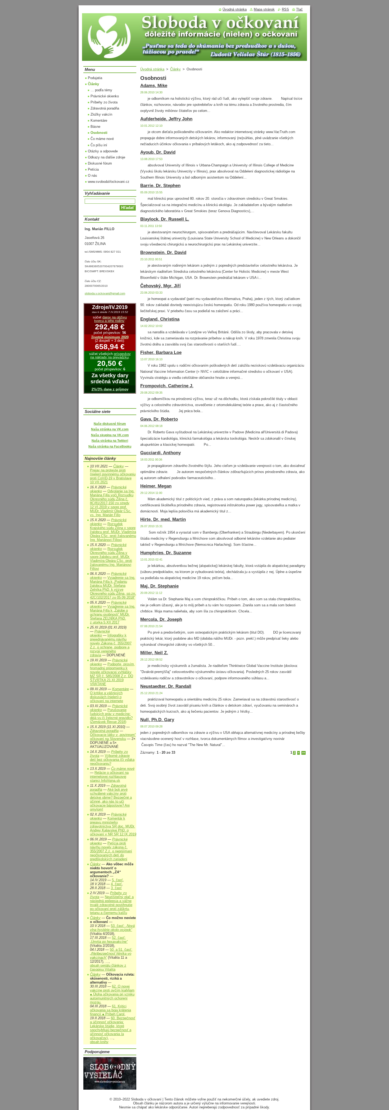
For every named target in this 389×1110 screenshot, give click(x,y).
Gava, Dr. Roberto (159, 419)
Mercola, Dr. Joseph (161, 619)
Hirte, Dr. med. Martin (163, 519)
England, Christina (159, 319)
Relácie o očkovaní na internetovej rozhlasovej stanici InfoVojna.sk (109, 777)
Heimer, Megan (155, 486)
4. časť (116, 884)
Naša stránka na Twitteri (110, 441)
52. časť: (109, 940)
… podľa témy (101, 90)
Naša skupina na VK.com (110, 435)
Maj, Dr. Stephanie (159, 586)
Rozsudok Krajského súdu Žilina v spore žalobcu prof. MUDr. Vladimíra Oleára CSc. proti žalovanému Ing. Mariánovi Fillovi (113, 532)
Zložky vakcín (101, 114)
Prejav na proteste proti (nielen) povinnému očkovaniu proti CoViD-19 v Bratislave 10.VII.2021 (112, 476)
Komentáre (99, 120)
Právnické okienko (105, 96)
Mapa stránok (264, 9)
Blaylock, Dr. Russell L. (164, 219)
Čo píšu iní (99, 145)
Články (175, 69)
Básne (95, 127)
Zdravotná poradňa (105, 108)
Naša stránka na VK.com (110, 429)
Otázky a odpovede (103, 151)
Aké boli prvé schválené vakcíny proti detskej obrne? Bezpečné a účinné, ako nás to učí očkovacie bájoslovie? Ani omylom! (111, 799)
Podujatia (95, 78)
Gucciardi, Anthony (160, 452)
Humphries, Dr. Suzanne (165, 552)
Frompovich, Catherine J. (166, 385)
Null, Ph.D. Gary (157, 719)
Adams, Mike (153, 85)
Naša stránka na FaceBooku (109, 446)
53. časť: (112, 928)
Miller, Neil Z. (154, 652)
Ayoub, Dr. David (157, 152)
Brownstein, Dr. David (163, 252)
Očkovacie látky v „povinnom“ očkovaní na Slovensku (113, 737)
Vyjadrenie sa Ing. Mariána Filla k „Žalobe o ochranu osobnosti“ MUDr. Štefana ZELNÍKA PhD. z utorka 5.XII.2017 (112, 614)
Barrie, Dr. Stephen (160, 185)
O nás (92, 176)
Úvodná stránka (152, 69)
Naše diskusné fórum (110, 424)
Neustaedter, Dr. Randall (165, 686)
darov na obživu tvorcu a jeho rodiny (110, 319)
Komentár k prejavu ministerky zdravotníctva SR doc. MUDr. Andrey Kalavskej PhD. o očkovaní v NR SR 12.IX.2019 (113, 826)
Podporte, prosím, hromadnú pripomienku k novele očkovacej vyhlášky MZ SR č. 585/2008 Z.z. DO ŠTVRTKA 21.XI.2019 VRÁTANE (112, 674)
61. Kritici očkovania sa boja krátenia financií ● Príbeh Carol (110, 1010)
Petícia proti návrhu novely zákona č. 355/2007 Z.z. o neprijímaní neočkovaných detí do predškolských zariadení (111, 851)
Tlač (299, 9)
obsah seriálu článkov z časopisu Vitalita (108, 967)
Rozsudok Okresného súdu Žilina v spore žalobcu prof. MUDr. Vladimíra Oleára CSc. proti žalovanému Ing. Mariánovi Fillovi (111, 559)
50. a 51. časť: (111, 953)
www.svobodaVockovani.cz (108, 182)
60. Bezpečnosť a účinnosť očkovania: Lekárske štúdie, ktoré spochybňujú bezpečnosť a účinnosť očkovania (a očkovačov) (112, 1028)
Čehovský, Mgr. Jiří (160, 285)
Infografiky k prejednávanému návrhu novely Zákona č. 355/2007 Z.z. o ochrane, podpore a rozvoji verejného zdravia (111, 645)
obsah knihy (99, 1042)
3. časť (116, 888)
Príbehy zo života (104, 102)
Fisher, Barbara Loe (161, 352)
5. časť (117, 880)
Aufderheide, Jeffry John (166, 118)
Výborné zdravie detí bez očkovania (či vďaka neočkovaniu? (112, 760)
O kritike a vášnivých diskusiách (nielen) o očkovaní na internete (106, 697)
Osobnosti (99, 133)
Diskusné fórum (100, 163)
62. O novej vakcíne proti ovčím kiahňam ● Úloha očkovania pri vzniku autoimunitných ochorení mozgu (112, 994)
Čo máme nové (102, 139)
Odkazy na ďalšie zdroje (106, 157)
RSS (285, 9)
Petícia (93, 169)
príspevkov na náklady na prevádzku (110, 355)
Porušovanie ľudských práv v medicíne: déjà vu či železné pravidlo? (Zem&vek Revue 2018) (111, 716)
